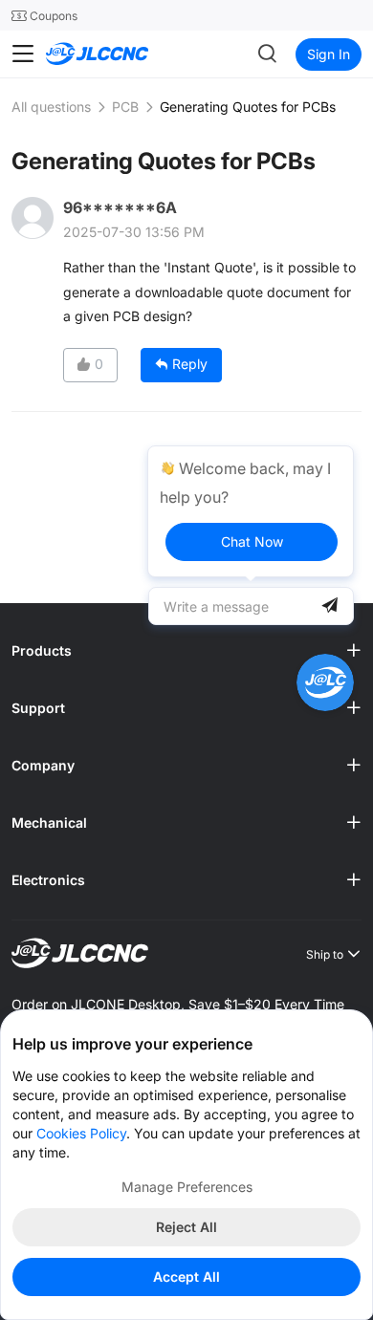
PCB (125, 106)
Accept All (186, 1276)
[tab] (186, 651)
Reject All (186, 1227)
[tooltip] (250, 511)
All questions (51, 106)
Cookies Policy (81, 1133)
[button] (186, 651)
